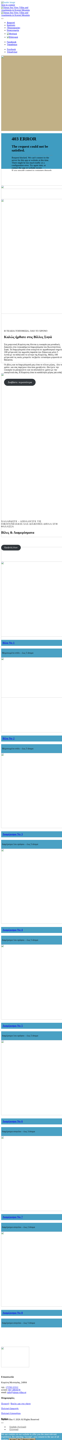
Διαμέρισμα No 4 (13, 929)
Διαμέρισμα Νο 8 (13, 1312)
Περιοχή (5, 1403)
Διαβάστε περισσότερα (20, 382)
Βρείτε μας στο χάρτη (21, 1403)
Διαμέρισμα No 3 (13, 834)
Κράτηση (11, 25)
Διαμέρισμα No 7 (13, 1217)
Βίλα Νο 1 (9, 642)
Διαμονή (11, 22)
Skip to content (8, 5)
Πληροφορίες (13, 27)
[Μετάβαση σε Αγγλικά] (12, 33)
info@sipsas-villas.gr (16, 1392)
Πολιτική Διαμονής (10, 1408)
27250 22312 (12, 1387)
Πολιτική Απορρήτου (11, 1413)
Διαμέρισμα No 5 (13, 1025)
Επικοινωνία (13, 30)
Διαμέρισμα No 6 (13, 1121)
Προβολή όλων (11, 547)
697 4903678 (14, 1390)
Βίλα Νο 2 (9, 738)
